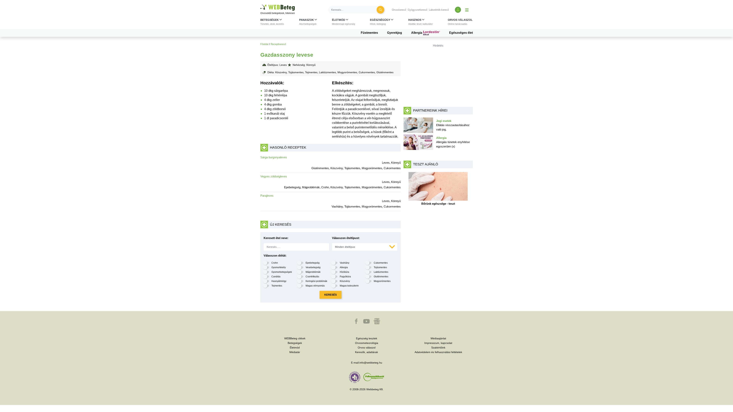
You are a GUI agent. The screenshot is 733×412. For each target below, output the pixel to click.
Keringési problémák (316, 281)
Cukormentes (381, 263)
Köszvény (345, 281)
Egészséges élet (461, 32)
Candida (275, 276)
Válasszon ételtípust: (346, 238)
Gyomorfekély (278, 267)
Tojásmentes (380, 267)
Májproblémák (313, 272)
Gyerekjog (394, 32)
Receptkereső (278, 44)
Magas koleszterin (349, 285)
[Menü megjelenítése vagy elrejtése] (467, 9)
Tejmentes (276, 285)
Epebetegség (313, 263)
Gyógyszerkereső (417, 9)
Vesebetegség (313, 267)
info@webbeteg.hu (370, 362)
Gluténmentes (381, 276)
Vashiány (344, 263)
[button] (272, 22)
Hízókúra (344, 272)
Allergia (417, 32)
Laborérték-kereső (439, 9)
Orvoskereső (399, 9)
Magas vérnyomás (315, 285)
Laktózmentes (381, 272)
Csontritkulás (312, 276)
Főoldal (264, 44)
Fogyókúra (345, 276)
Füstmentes (369, 32)
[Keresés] (380, 10)
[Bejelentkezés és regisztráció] (458, 10)
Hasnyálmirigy (278, 281)
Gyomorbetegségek (281, 272)
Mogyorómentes (382, 281)
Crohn (274, 263)
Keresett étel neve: (276, 238)
